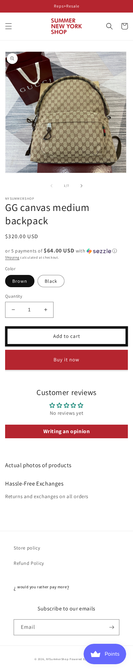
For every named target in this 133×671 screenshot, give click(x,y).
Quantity (13, 296)
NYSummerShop (57, 659)
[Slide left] (51, 185)
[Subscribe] (111, 627)
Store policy (27, 548)
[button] (8, 26)
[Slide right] (81, 185)
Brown (19, 281)
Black (51, 281)
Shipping (12, 257)
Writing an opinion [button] (66, 431)
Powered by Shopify (84, 659)
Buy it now (66, 359)
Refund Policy (29, 563)
